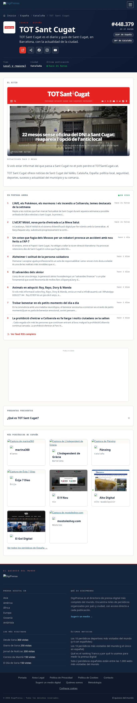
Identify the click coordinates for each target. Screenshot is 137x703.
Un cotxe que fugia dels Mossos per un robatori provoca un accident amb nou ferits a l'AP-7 (62, 239)
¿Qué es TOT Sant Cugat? (23, 418)
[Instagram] (47, 50)
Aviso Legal (38, 677)
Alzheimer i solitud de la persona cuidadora (40, 257)
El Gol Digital (23, 538)
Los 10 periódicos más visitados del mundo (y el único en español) (101, 648)
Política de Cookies (88, 677)
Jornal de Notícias (13, 651)
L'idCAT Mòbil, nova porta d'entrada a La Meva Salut (45, 222)
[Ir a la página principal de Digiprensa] (18, 4)
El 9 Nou (62, 498)
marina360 (22, 450)
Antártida (8, 622)
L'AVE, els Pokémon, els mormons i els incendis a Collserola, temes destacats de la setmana (61, 205)
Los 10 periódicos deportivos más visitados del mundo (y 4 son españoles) (101, 640)
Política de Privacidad (61, 677)
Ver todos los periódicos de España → (27, 547)
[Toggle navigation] (130, 4)
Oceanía (8, 617)
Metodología (94, 682)
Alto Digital (107, 498)
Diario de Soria (11, 645)
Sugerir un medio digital (48, 682)
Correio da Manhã (13, 657)
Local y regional (14, 66)
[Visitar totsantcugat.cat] (22, 50)
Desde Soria (10, 639)
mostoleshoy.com (69, 521)
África (6, 607)
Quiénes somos (74, 682)
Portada (22, 677)
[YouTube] (55, 50)
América (8, 602)
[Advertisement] (68, 376)
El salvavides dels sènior (28, 272)
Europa (7, 612)
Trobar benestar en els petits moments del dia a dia (45, 303)
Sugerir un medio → (82, 616)
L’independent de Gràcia (66, 455)
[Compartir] (31, 50)
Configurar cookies (68, 688)
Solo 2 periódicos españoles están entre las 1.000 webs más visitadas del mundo (101, 663)
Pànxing (104, 450)
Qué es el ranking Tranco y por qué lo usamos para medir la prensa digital (99, 655)
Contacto (108, 677)
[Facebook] (39, 50)
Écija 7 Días (22, 480)
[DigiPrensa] (19, 577)
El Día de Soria (11, 662)
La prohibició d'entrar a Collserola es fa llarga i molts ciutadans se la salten (60, 318)
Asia (5, 597)
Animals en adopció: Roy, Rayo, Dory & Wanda (41, 287)
